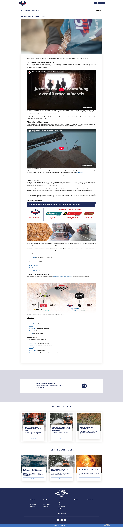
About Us (88, 3)
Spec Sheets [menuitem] (60, 508)
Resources (80, 3)
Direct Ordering (32, 257)
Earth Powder (32, 328)
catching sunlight (41, 183)
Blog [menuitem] (59, 502)
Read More (33, 438)
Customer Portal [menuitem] (61, 506)
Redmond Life (30, 318)
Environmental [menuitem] (46, 504)
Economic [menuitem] (45, 502)
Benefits (74, 3)
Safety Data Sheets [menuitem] (62, 513)
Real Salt (31, 326)
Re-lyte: (31, 333)
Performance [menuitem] (46, 506)
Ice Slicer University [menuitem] (62, 511)
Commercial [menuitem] (33, 504)
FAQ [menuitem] (59, 504)
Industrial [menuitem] (32, 502)
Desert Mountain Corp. (34, 267)
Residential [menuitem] (32, 506)
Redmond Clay (32, 330)
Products (67, 3)
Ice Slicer (31, 348)
